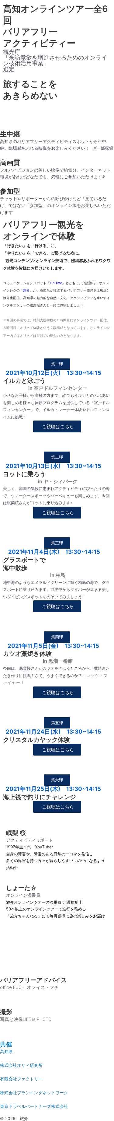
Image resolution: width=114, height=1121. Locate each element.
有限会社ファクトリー (21, 1079)
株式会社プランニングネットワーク (34, 1092)
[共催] (7, 1030)
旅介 (26, 290)
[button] (57, 364)
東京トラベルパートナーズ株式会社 (34, 1106)
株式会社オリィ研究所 (21, 1065)
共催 (6, 1044)
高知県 (6, 1051)
